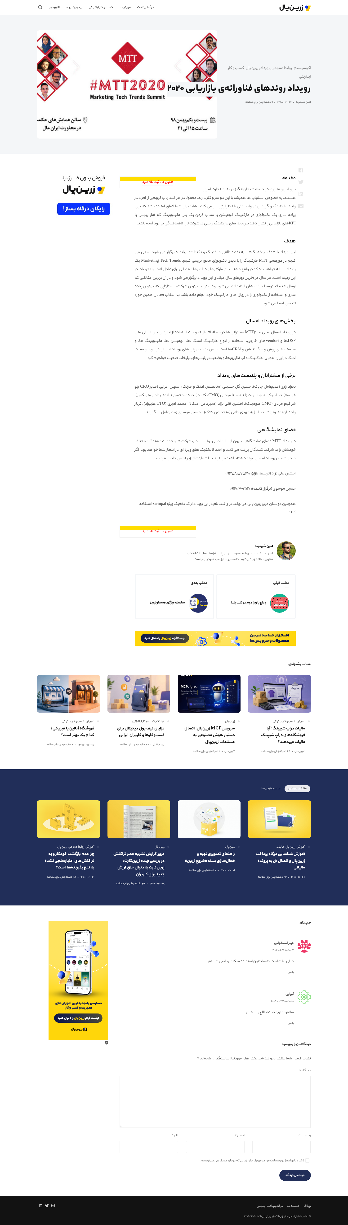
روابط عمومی (282, 68)
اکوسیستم (302, 68)
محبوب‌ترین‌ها (270, 788)
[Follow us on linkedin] (39, 1206)
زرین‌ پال (252, 68)
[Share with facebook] (301, 170)
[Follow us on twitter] (47, 1206)
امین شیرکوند (303, 102)
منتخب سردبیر (297, 788)
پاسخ (291, 972)
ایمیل (240, 1135)
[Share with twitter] (301, 182)
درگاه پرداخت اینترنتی (270, 1206)
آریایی (290, 994)
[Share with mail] (301, 206)
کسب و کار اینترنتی (284, 721)
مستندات (293, 1206)
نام (175, 1135)
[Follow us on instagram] (54, 1206)
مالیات (280, 847)
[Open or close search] (40, 7)
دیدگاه (305, 1070)
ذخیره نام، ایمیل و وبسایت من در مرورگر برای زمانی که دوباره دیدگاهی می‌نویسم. (252, 1161)
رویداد (265, 68)
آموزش (301, 721)
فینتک (160, 721)
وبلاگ (307, 1206)
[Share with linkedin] (301, 194)
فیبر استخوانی (284, 943)
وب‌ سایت (305, 1135)
